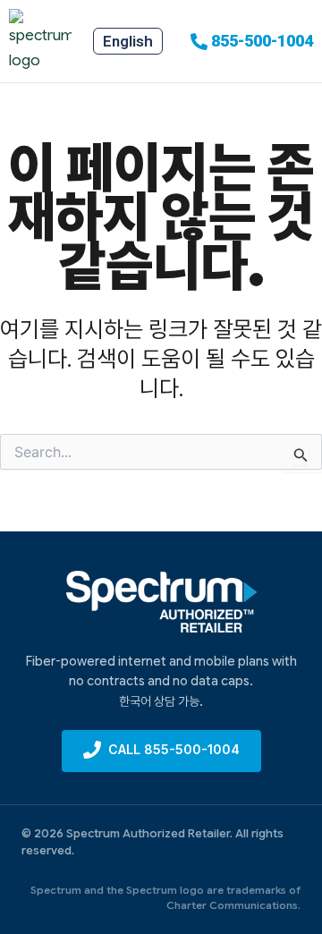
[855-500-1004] (199, 41)
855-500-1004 (262, 40)
